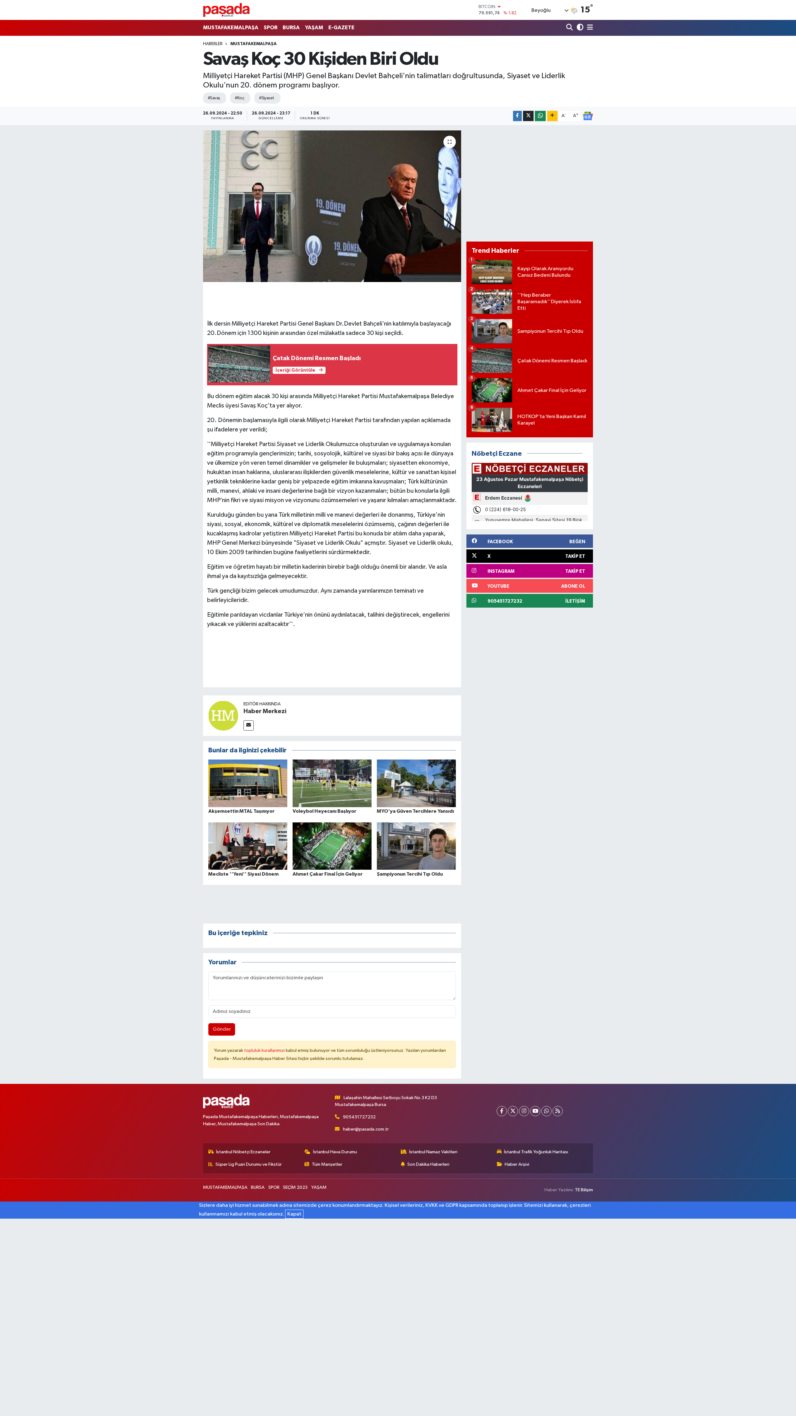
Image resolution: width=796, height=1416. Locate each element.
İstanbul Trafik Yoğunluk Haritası (536, 1152)
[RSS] (558, 1111)
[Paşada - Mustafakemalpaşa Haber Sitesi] (226, 9)
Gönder (222, 1029)
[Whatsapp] (546, 1111)
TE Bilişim (584, 1190)
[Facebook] (502, 1111)
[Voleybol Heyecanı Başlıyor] (332, 783)
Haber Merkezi (264, 711)
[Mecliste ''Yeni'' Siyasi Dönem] (247, 846)
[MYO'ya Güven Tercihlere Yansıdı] (416, 783)
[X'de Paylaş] (528, 116)
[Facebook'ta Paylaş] (517, 116)
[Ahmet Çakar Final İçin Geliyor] (332, 846)
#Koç (239, 98)
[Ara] (570, 28)
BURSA (291, 27)
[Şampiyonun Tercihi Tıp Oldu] (416, 846)
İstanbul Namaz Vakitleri (433, 1152)
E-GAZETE (341, 27)
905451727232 (359, 1117)
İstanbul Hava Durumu (335, 1152)
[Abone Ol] (587, 116)
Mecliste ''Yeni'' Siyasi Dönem (243, 874)
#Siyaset (266, 98)
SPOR (270, 27)
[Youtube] (535, 1111)
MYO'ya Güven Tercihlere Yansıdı (415, 811)
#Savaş (214, 98)
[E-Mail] (248, 725)
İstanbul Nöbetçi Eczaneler (243, 1152)
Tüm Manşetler (327, 1164)
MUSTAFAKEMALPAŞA (230, 27)
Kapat (294, 1214)
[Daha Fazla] (552, 116)
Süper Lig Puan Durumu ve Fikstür (248, 1164)
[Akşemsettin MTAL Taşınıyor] (247, 783)
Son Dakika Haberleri (428, 1164)
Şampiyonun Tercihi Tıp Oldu (410, 874)
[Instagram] (524, 1111)
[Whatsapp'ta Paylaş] (540, 116)
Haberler (213, 44)
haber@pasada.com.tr (366, 1129)
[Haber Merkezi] (223, 715)
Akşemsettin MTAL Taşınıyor (241, 811)
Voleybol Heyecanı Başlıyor (324, 811)
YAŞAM (314, 27)
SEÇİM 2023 (295, 1187)
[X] (513, 1111)
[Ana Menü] (589, 28)
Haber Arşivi (517, 1164)
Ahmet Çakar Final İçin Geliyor (328, 874)
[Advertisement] (529, 183)
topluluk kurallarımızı (265, 1050)
